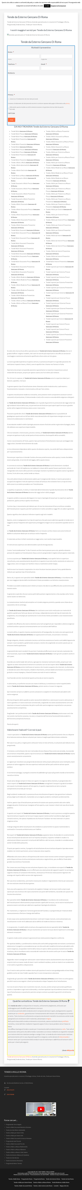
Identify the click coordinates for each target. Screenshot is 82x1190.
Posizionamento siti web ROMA (39, 1174)
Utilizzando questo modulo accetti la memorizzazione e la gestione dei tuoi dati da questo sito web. (37, 108)
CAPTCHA (11, 113)
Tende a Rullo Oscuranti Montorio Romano (18, 1127)
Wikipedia (70, 1050)
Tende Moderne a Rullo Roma (60, 1182)
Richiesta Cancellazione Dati (41, 1173)
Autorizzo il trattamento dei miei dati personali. (24, 99)
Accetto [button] (47, 6)
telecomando (63, 1037)
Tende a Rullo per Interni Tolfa (15, 1133)
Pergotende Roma (26, 1179)
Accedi (62, 1173)
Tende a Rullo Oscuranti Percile (15, 1144)
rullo (64, 1029)
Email (44, 64)
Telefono (12, 64)
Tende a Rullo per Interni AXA (14, 1135)
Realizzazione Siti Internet (21, 1174)
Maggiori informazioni (58, 6)
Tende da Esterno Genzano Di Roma (19, 1057)
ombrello (21, 1013)
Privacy (11, 95)
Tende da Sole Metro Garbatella (15, 1130)
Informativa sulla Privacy (25, 1173)
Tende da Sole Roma (67, 1179)
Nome (11, 52)
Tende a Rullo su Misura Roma (42, 1182)
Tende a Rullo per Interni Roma (23, 1182)
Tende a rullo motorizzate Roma (42, 1186)
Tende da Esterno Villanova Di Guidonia (17, 1155)
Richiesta (11, 73)
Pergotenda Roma (39, 1179)
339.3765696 (10, 1094)
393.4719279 (10, 1090)
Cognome (44, 59)
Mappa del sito (55, 1173)
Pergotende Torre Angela (13, 1124)
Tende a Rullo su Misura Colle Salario (17, 1152)
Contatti (56, 1186)
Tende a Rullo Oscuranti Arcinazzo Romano (19, 1138)
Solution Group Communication (59, 1174)
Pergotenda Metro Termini (14, 1163)
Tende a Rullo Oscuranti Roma (23, 1186)
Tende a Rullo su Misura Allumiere (16, 1149)
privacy (68, 103)
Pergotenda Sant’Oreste (13, 1141)
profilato (65, 1021)
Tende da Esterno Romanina (14, 1161)
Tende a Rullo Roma (14, 1179)
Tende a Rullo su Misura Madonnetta (16, 1147)
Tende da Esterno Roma (53, 1179)
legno (49, 1019)
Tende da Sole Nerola (12, 1158)
